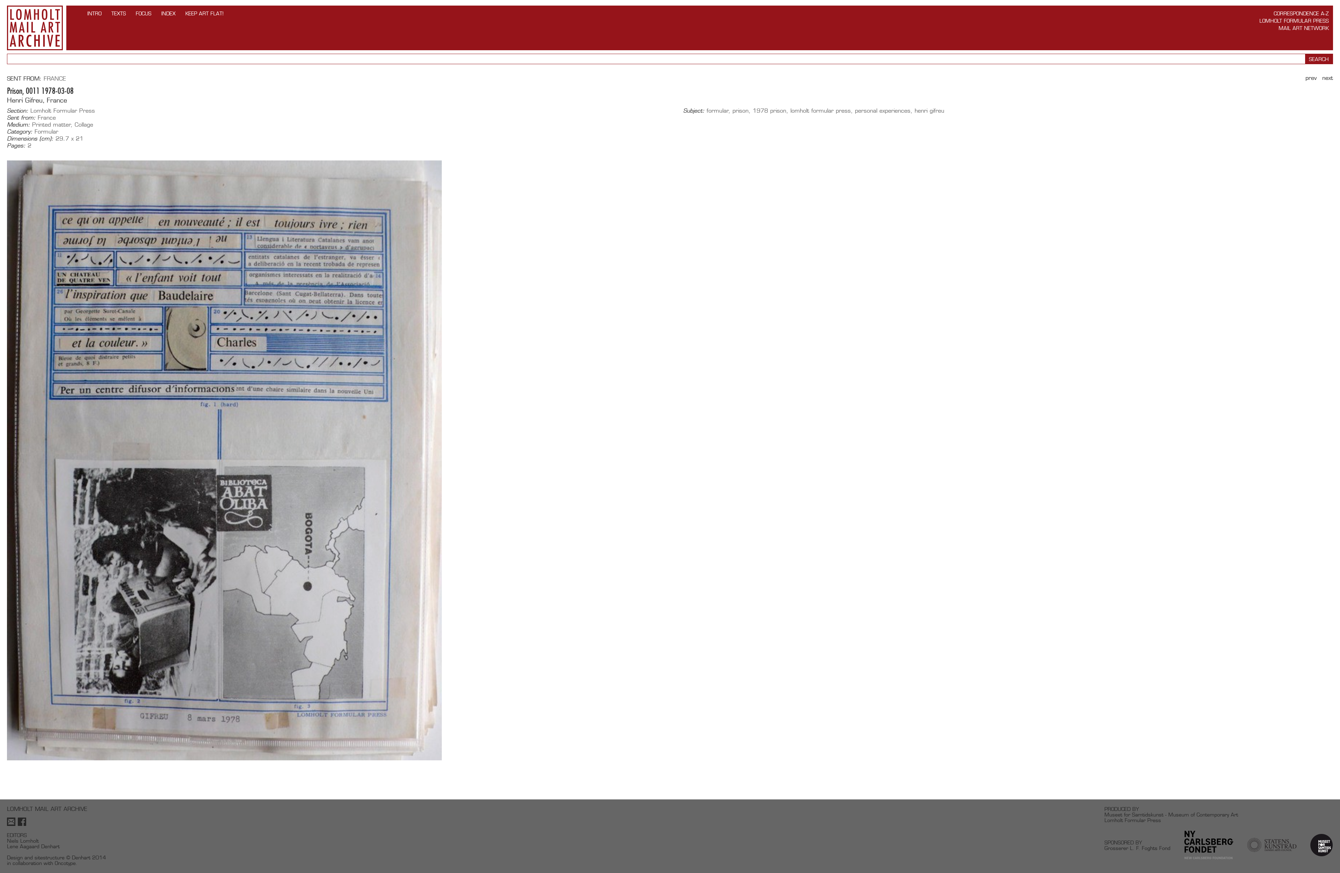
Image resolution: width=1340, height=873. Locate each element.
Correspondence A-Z (1301, 13)
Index (168, 13)
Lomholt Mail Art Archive (35, 28)
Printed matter (51, 124)
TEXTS (118, 13)
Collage (84, 124)
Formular (46, 131)
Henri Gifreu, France (37, 100)
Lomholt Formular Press (1294, 21)
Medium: (18, 124)
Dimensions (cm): (30, 138)
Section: (17, 110)
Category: (19, 131)
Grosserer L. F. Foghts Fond (1137, 848)
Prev (1311, 78)
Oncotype (65, 863)
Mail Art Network (1304, 28)
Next (1327, 78)
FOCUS (143, 13)
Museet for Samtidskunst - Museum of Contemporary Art (1171, 815)
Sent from (23, 78)
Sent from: (21, 117)
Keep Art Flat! (204, 13)
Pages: (16, 145)
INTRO (94, 13)
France (55, 78)
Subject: (694, 110)
